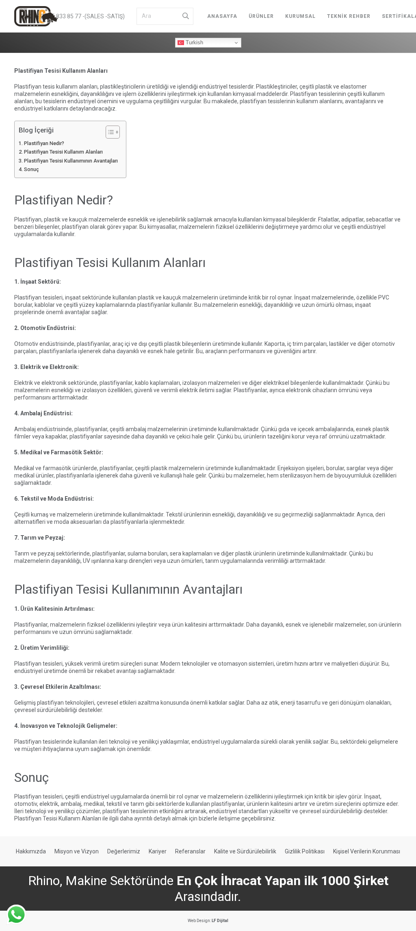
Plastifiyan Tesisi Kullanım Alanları (63, 152)
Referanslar (190, 851)
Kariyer (158, 851)
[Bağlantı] (36, 16)
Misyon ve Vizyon (76, 851)
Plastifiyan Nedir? (44, 143)
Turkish (193, 42)
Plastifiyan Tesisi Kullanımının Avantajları (71, 161)
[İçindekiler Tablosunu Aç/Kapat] (109, 132)
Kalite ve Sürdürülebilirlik (245, 851)
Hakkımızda (31, 851)
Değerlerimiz (123, 851)
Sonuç (31, 169)
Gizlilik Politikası (305, 851)
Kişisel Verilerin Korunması (366, 851)
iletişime (229, 818)
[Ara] (185, 16)
